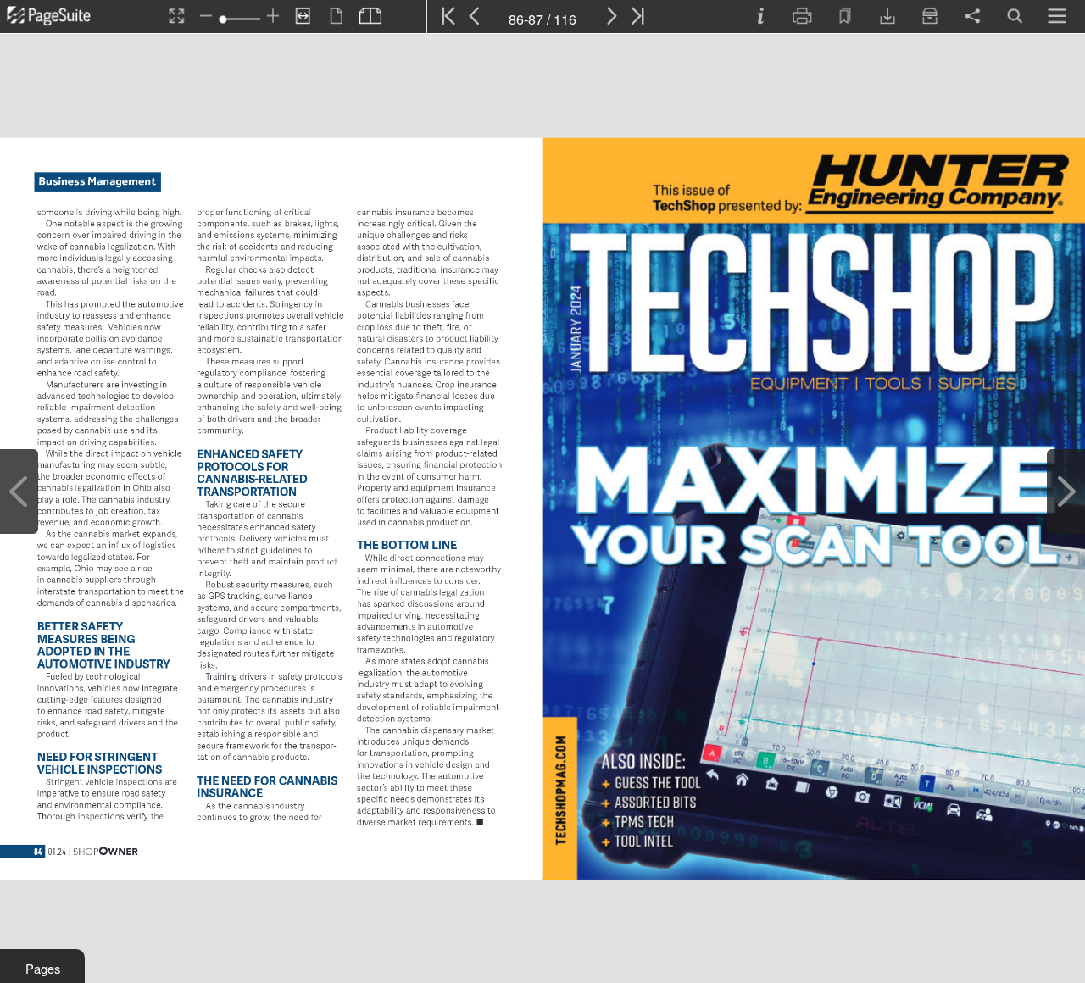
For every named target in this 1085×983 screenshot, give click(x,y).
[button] (42, 966)
